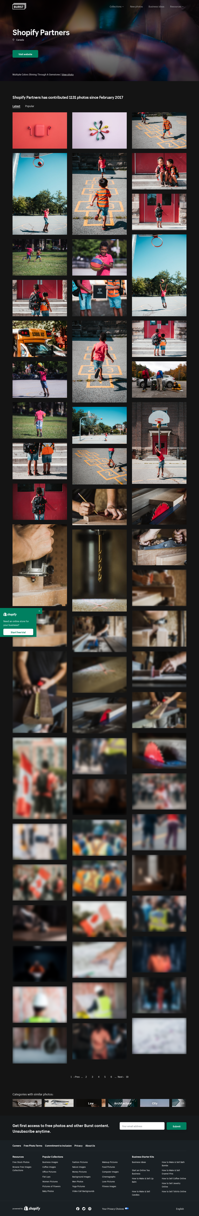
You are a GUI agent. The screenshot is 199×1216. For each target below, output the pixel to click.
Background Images (81, 1176)
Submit (176, 1126)
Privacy (78, 1145)
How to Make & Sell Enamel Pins (171, 1171)
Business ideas (156, 6)
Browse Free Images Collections (22, 1168)
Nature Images (79, 1166)
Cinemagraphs (108, 1176)
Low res (56, 145)
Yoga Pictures (78, 1186)
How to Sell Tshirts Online (174, 1191)
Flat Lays (46, 1176)
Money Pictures (79, 1171)
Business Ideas (139, 1161)
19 (127, 1076)
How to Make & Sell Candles (141, 1193)
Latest (16, 106)
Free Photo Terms (33, 1145)
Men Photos (77, 1181)
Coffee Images (49, 1166)
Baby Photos (48, 1191)
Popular (29, 106)
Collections (115, 6)
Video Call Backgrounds (83, 1191)
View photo (68, 74)
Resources (175, 6)
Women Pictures (50, 1181)
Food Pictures (108, 1166)
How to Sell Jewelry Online (171, 1184)
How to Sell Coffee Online (174, 1178)
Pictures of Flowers (51, 1186)
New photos (136, 6)
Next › (121, 1076)
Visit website (25, 54)
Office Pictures (49, 1171)
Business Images (50, 1161)
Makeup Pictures (110, 1161)
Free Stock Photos (21, 1161)
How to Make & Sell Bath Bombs (173, 1163)
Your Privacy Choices (113, 1208)
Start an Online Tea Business (141, 1171)
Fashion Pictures (80, 1161)
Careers (17, 1145)
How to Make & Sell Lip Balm (142, 1180)
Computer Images (110, 1171)
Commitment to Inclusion (58, 1145)
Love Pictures (108, 1181)
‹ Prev (77, 1076)
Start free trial (18, 632)
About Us (90, 1145)
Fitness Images (109, 1186)
